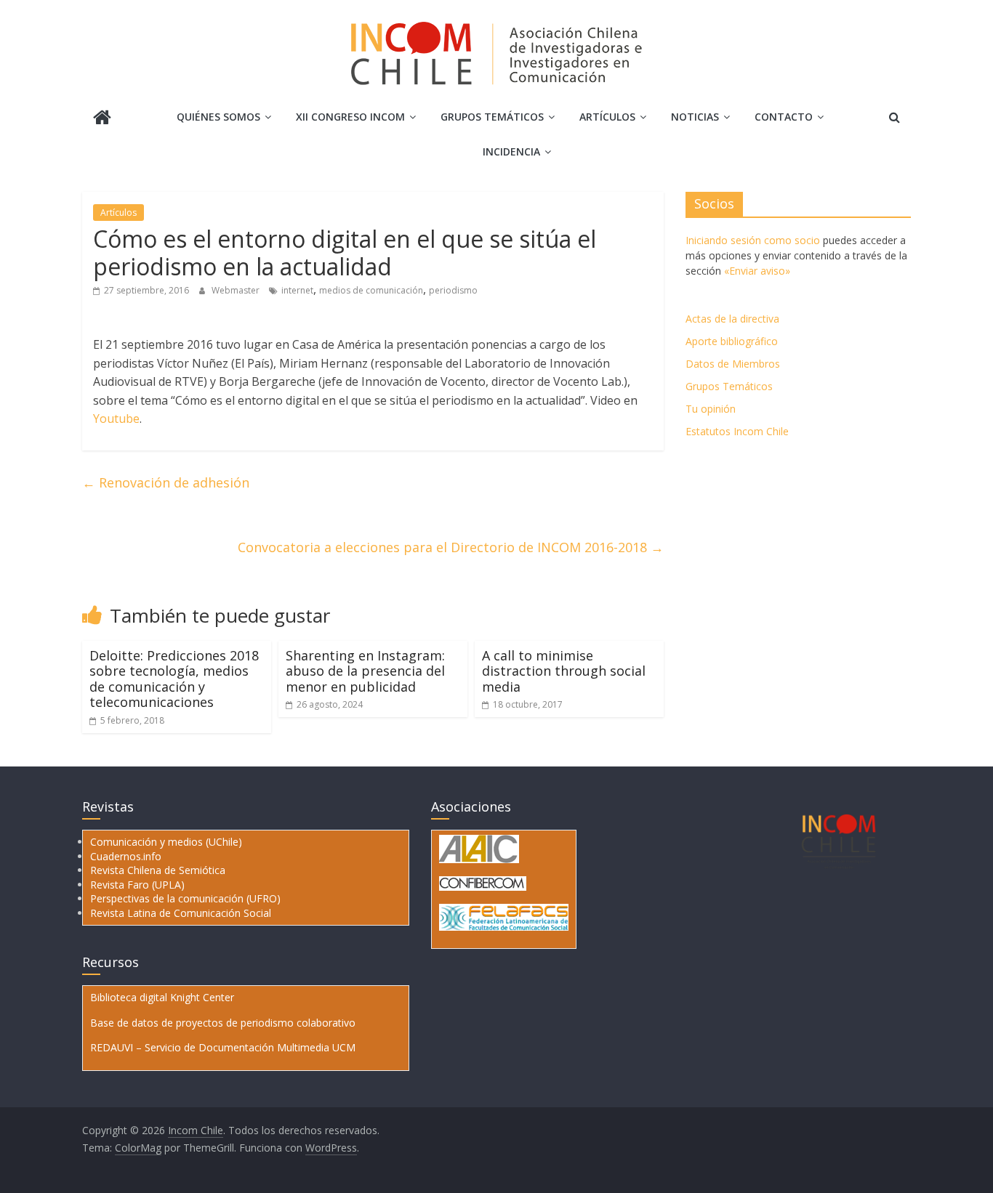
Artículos (607, 117)
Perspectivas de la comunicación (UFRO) (185, 898)
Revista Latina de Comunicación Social (180, 913)
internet (297, 290)
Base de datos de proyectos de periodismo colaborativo (222, 1023)
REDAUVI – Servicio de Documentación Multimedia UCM (222, 1047)
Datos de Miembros (733, 364)
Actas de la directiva (732, 318)
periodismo (453, 290)
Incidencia (511, 151)
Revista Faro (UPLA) (137, 884)
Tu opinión (711, 409)
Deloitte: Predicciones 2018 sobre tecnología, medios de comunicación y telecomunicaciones (174, 679)
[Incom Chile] (102, 118)
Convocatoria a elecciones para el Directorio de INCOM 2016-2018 (451, 547)
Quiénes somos (218, 117)
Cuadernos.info (125, 856)
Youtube (116, 418)
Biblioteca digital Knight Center (162, 997)
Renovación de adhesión (165, 482)
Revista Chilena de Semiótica (157, 870)
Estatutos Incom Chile (737, 431)
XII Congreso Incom (350, 117)
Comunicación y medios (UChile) (166, 842)
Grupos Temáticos (729, 386)
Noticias (695, 117)
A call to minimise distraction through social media (564, 671)
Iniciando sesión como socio (753, 240)
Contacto (784, 117)
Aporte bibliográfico (732, 341)
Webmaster (237, 290)
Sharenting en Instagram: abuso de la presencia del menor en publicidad (365, 671)
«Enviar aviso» (757, 271)
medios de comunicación (371, 290)
